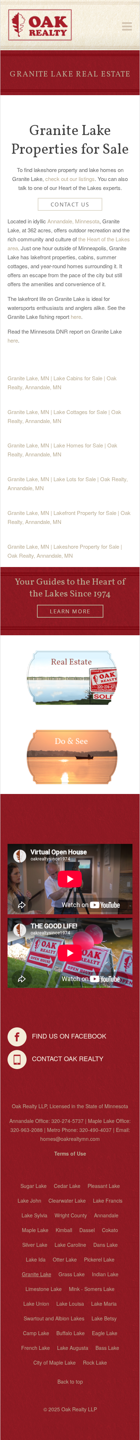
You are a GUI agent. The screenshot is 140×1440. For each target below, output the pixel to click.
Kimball (64, 1230)
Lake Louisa (70, 1303)
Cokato (110, 1230)
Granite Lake (36, 1274)
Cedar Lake (67, 1185)
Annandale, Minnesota (73, 221)
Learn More (70, 611)
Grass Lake (72, 1274)
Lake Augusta (72, 1347)
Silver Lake (34, 1244)
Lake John (29, 1200)
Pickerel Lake (99, 1259)
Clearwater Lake (67, 1200)
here (76, 316)
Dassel (87, 1230)
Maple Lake (35, 1230)
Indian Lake (105, 1274)
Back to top (70, 1381)
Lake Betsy (104, 1318)
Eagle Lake (104, 1333)
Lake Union (36, 1303)
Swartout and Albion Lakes (54, 1318)
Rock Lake (95, 1362)
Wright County (71, 1215)
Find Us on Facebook (66, 1036)
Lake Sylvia (34, 1215)
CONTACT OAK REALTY (65, 1058)
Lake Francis (107, 1200)
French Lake (35, 1347)
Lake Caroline (70, 1244)
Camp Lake (36, 1333)
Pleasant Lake (104, 1185)
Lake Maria (104, 1303)
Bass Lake (107, 1347)
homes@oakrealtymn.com (70, 1138)
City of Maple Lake (54, 1362)
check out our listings (70, 178)
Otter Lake (65, 1259)
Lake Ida (36, 1259)
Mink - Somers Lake (92, 1288)
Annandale (106, 1215)
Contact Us (70, 204)
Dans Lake (105, 1244)
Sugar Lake (33, 1185)
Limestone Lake (43, 1288)
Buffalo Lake (70, 1333)
